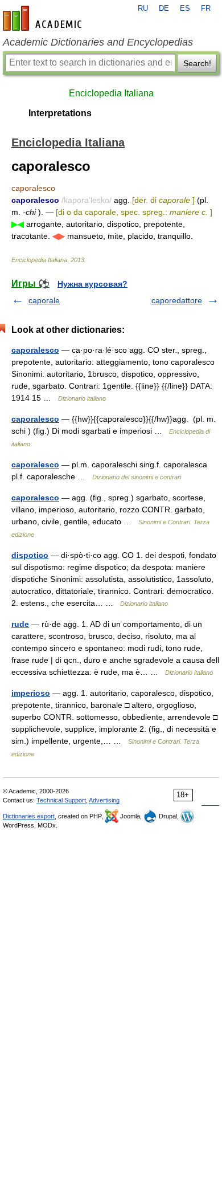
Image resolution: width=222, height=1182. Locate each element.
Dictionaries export (29, 816)
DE (164, 9)
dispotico (29, 555)
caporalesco (35, 349)
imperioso (30, 693)
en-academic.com (44, 18)
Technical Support (61, 800)
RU (143, 9)
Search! (197, 63)
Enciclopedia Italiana (111, 93)
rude (20, 624)
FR (206, 9)
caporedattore (176, 300)
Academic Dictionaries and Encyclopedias (98, 42)
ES (185, 9)
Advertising (104, 800)
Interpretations (60, 113)
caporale (44, 300)
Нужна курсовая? (92, 283)
